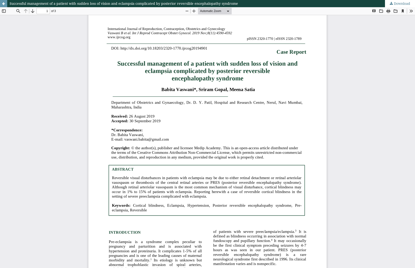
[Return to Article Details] (3, 3)
